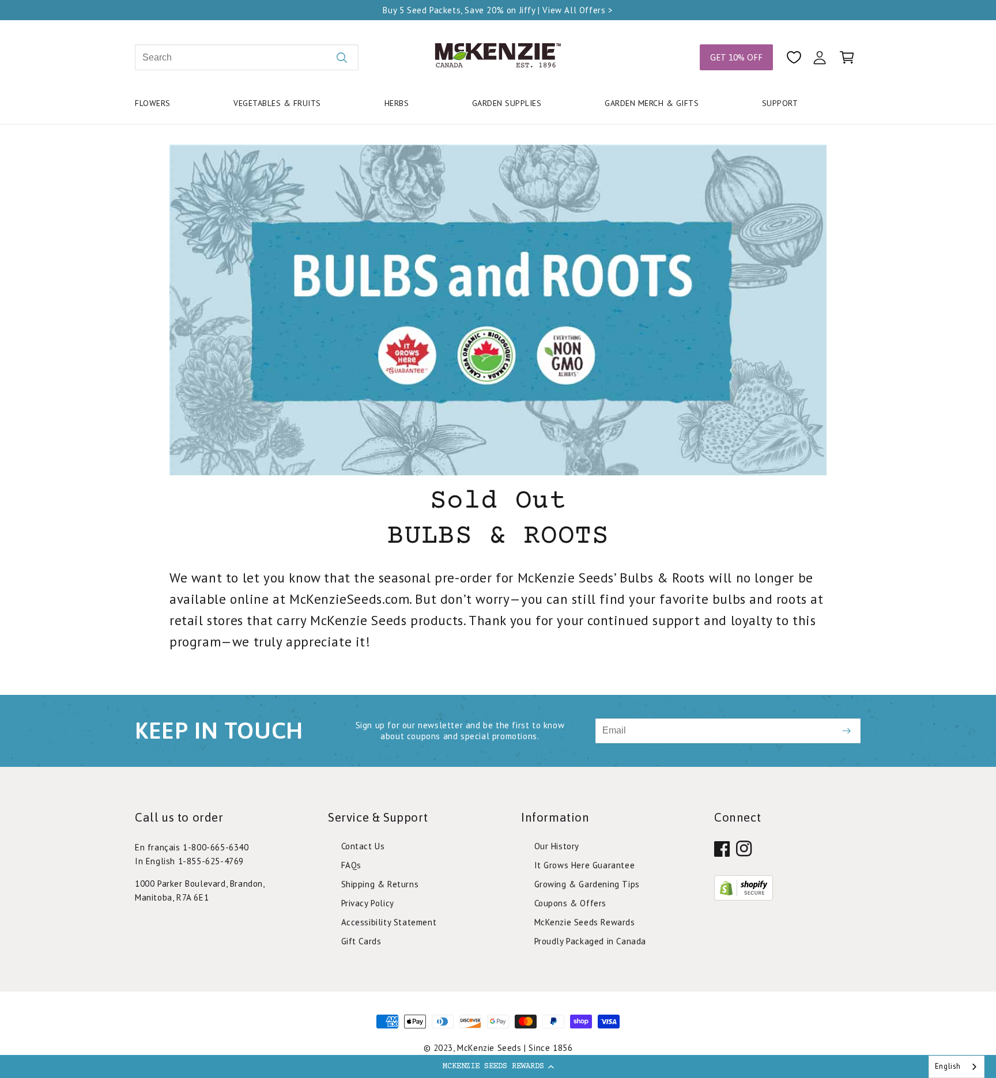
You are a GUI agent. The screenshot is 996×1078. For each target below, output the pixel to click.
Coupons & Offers (570, 903)
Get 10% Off (736, 57)
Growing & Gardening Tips (587, 884)
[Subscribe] (846, 731)
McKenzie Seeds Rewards (584, 922)
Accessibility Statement (389, 922)
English (948, 1066)
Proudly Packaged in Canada (590, 941)
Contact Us (363, 846)
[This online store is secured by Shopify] (743, 897)
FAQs (351, 865)
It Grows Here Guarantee (584, 865)
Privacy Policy (367, 903)
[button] (498, 1066)
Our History (557, 846)
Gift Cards (361, 941)
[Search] (342, 57)
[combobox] (956, 1067)
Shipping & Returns (380, 884)
